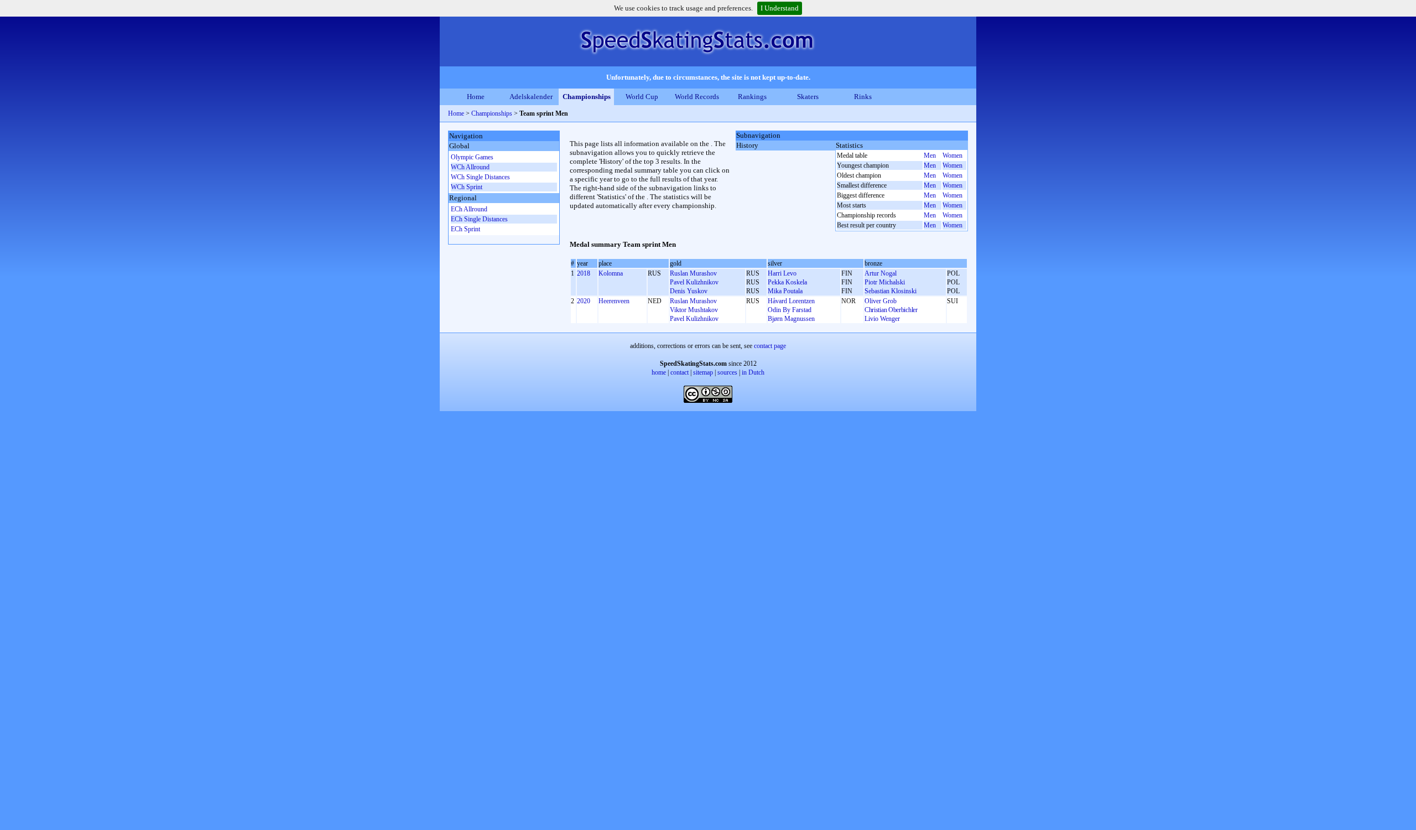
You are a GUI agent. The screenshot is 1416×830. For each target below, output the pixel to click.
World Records (697, 96)
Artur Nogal (881, 273)
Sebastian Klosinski (891, 291)
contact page (770, 346)
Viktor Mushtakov (694, 310)
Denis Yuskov (688, 291)
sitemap (703, 372)
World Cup (642, 96)
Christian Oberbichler (891, 310)
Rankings (752, 96)
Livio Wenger (882, 319)
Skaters (808, 96)
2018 (583, 273)
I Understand (780, 8)
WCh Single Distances (480, 177)
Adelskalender (531, 96)
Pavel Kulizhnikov (694, 282)
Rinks (863, 96)
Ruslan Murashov (693, 273)
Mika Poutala (785, 291)
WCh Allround (470, 167)
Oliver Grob (881, 301)
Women (952, 155)
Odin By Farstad (789, 310)
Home (476, 96)
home (659, 372)
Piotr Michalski (885, 282)
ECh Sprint (465, 229)
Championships (587, 96)
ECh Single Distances (479, 219)
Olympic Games (472, 157)
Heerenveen (613, 301)
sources (727, 372)
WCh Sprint (466, 187)
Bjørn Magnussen (791, 319)
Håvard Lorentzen (791, 301)
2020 (583, 301)
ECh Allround (469, 209)
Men (930, 155)
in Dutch (753, 372)
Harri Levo (782, 273)
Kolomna (610, 273)
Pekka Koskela (787, 282)
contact (679, 372)
